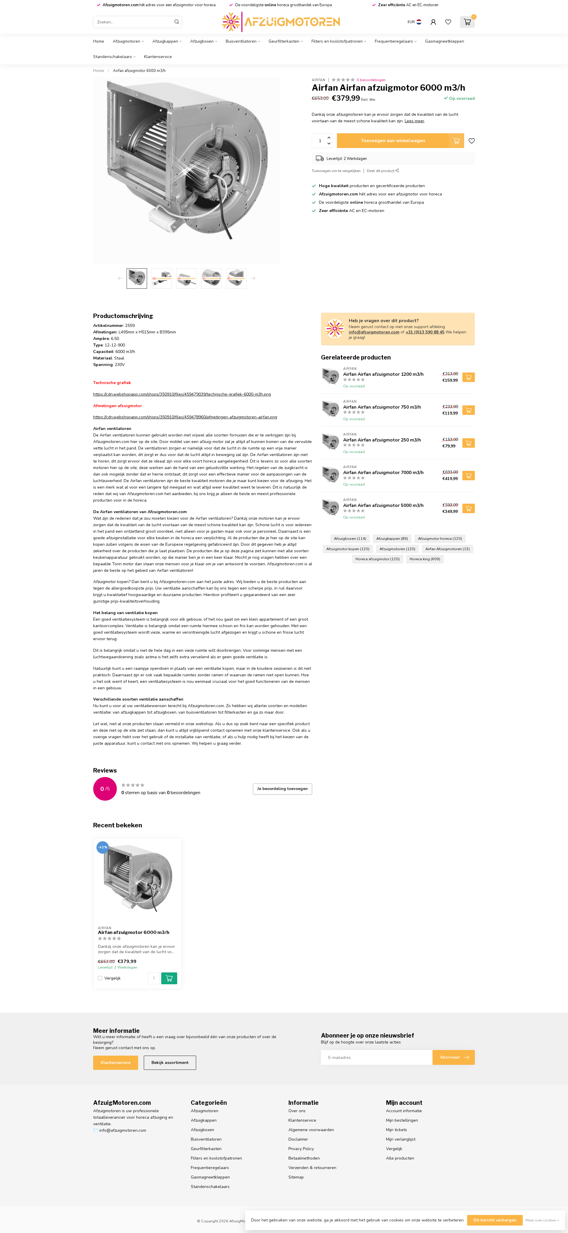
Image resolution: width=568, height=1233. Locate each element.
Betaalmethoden (304, 1158)
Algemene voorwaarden (311, 1130)
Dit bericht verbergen (495, 1220)
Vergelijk (112, 978)
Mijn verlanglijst (400, 1139)
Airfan (318, 79)
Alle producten (400, 1158)
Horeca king (425, 558)
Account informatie (404, 1111)
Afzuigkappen (165, 41)
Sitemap (296, 1177)
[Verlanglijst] (448, 22)
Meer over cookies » (542, 1220)
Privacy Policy (301, 1149)
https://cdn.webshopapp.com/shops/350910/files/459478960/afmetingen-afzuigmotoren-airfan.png (185, 417)
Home (98, 41)
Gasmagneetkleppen (444, 41)
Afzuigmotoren (126, 41)
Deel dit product (381, 170)
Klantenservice (158, 57)
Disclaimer (298, 1139)
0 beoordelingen (371, 79)
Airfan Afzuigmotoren (447, 548)
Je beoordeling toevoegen (282, 789)
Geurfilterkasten (284, 41)
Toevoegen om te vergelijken (336, 170)
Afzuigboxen (202, 41)
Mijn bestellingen (402, 1120)
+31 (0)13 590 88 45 (425, 332)
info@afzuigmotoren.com (374, 332)
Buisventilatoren (241, 41)
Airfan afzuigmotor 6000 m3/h (139, 70)
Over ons (297, 1111)
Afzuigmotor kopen (347, 548)
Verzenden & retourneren (312, 1168)
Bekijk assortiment (169, 1062)
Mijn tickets (396, 1130)
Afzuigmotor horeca (440, 538)
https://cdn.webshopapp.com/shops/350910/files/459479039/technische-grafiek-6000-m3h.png (182, 394)
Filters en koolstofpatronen (337, 41)
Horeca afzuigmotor (378, 558)
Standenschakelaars (112, 57)
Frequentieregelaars (394, 41)
